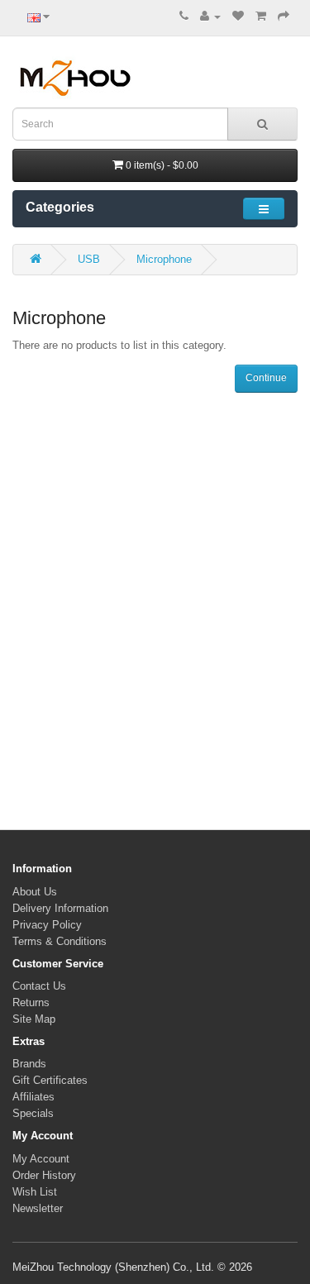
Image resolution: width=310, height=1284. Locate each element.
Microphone (164, 259)
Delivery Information (60, 908)
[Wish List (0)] (238, 16)
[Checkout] (283, 16)
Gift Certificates (50, 1080)
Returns (31, 1002)
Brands (29, 1063)
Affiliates (33, 1097)
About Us (34, 891)
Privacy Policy (47, 925)
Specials (33, 1113)
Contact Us (39, 986)
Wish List (34, 1192)
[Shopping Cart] (260, 16)
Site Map (33, 1019)
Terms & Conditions (59, 941)
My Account (40, 1159)
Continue (266, 378)
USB (89, 259)
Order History (44, 1175)
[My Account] (210, 16)
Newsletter (37, 1208)
